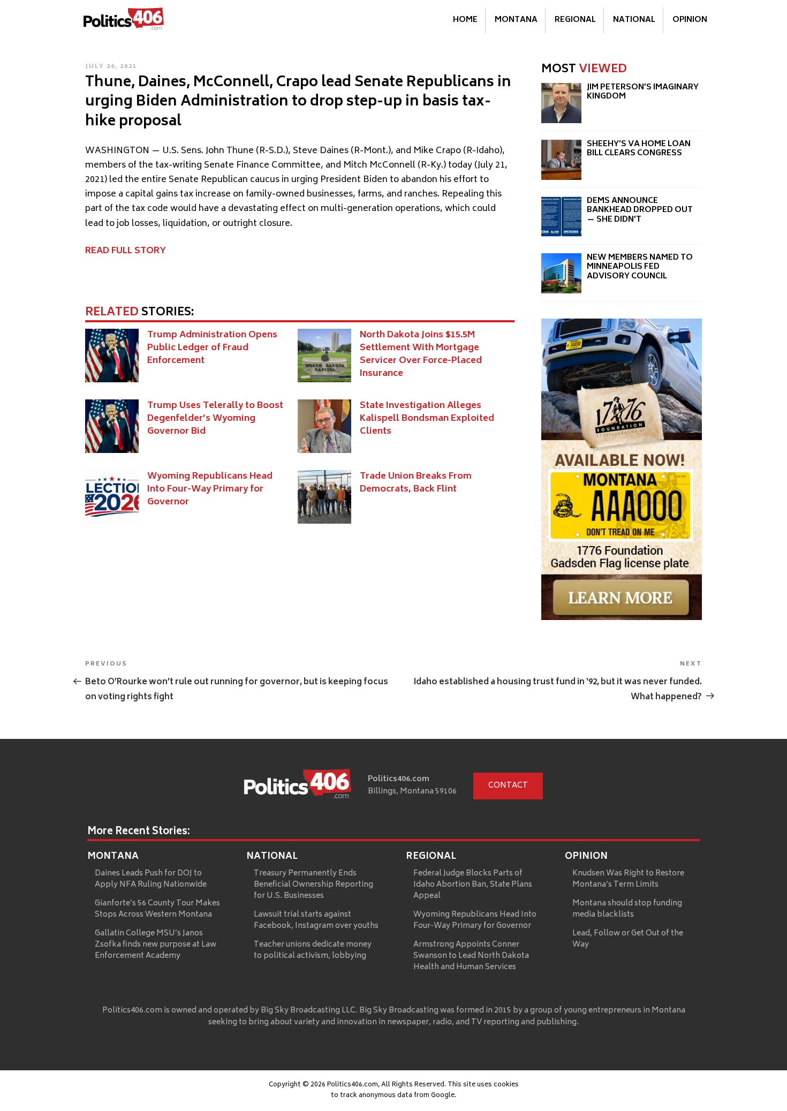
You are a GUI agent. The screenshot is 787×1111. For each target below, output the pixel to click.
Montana (516, 20)
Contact (508, 785)
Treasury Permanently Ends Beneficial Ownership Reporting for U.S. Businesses (313, 885)
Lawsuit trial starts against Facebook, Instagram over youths (316, 920)
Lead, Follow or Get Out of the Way (627, 939)
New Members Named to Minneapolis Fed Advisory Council (640, 267)
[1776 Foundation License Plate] (621, 617)
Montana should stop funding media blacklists (627, 909)
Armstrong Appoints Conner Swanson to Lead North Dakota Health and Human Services (471, 956)
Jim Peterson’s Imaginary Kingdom (643, 92)
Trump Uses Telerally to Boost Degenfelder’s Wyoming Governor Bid (215, 418)
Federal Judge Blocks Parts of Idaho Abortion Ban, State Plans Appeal (472, 885)
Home (465, 20)
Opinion (689, 20)
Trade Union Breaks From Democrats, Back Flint (416, 483)
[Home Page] (124, 20)
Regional (575, 20)
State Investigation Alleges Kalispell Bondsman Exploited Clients (427, 418)
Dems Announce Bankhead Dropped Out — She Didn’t (640, 210)
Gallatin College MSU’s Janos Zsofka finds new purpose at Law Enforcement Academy (155, 945)
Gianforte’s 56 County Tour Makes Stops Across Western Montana (157, 909)
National (634, 20)
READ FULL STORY (125, 251)
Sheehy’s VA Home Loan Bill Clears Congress (639, 149)
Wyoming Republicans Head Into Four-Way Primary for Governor (210, 489)
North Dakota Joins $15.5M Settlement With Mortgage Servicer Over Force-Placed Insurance (421, 354)
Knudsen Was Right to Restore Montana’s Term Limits (628, 879)
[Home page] (297, 786)
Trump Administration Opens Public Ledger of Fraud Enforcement (212, 348)
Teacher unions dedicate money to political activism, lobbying (313, 950)
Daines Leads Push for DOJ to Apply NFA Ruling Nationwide (151, 879)
